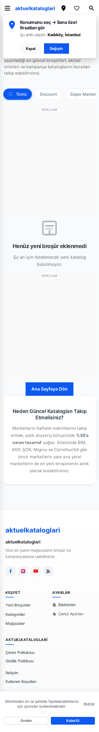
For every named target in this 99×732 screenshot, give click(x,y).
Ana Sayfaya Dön (49, 389)
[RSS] (48, 571)
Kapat (30, 49)
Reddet (26, 721)
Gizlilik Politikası (20, 661)
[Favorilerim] (77, 8)
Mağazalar (15, 623)
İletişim (12, 672)
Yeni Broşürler (18, 605)
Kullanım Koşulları (21, 681)
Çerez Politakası (20, 652)
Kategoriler (15, 614)
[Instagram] (23, 571)
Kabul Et (72, 721)
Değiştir (56, 49)
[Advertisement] (49, 164)
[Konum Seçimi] (63, 8)
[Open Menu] (7, 8)
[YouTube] (36, 571)
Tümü (21, 94)
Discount (48, 94)
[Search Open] (92, 8)
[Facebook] (10, 571)
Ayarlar (89, 704)
